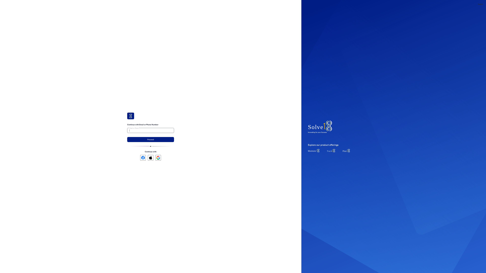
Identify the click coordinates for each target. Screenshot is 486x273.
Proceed (150, 139)
